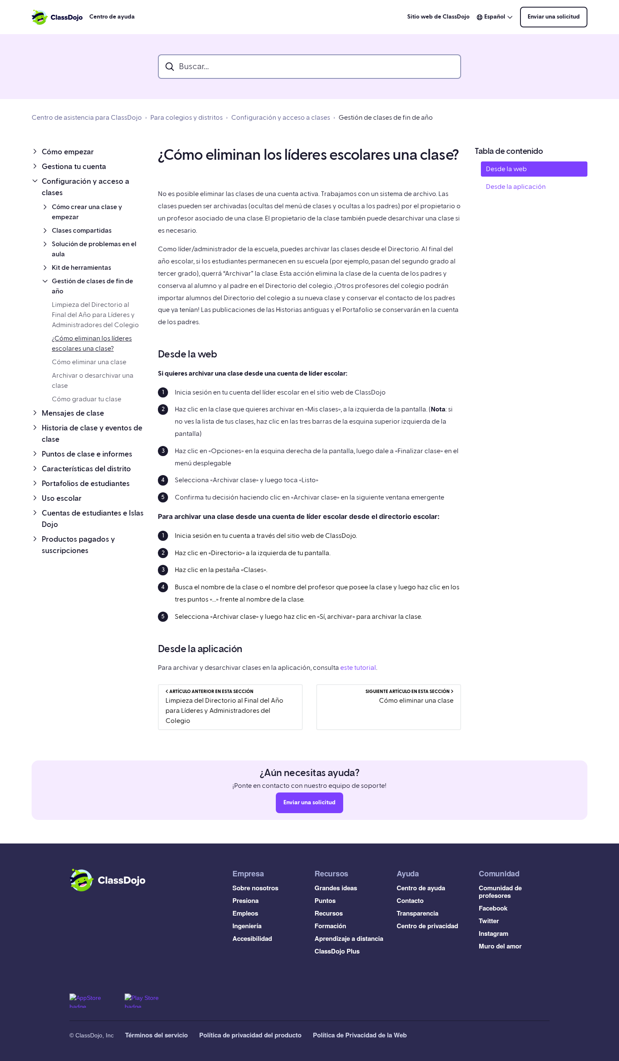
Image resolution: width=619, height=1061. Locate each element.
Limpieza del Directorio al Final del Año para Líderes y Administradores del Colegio (95, 314)
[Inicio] (57, 17)
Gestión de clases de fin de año (386, 117)
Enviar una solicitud (554, 17)
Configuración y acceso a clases (280, 117)
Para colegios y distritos (186, 117)
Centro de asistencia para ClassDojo (87, 117)
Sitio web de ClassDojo (438, 17)
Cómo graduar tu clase (86, 399)
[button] (88, 152)
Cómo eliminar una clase (89, 362)
